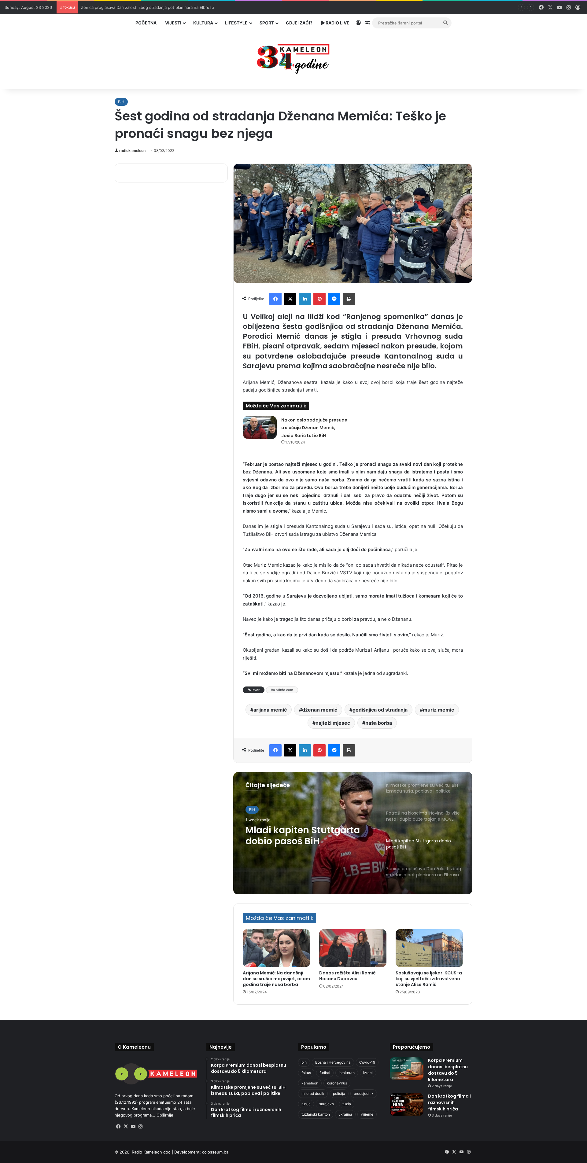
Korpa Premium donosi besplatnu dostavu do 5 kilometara (448, 1070)
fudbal (324, 1072)
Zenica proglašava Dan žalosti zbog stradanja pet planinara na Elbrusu (147, 7)
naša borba (378, 723)
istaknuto (347, 1072)
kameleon (309, 1083)
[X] (290, 299)
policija (339, 1093)
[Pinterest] (319, 299)
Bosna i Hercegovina (333, 1062)
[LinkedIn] (305, 299)
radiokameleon (132, 150)
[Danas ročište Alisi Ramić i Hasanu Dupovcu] (352, 948)
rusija (306, 1104)
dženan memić (319, 710)
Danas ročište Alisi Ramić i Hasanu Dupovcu (348, 976)
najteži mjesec (333, 723)
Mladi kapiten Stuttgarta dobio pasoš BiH (303, 836)
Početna (146, 22)
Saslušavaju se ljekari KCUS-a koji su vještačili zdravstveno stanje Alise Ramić (429, 979)
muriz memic (438, 710)
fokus (306, 1072)
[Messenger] (334, 299)
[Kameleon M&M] (293, 57)
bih (304, 1062)
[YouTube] (133, 1126)
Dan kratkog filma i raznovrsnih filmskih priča (449, 1102)
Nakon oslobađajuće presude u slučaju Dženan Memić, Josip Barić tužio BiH (314, 428)
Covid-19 (367, 1062)
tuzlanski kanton (315, 1114)
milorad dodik (312, 1093)
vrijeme (367, 1114)
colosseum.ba (215, 1152)
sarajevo (326, 1104)
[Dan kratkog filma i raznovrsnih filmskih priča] (406, 1104)
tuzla (346, 1104)
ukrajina (345, 1114)
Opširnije (165, 1115)
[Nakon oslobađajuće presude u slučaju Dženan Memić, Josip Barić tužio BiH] (260, 427)
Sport (267, 22)
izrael (368, 1072)
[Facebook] (275, 299)
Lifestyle (236, 22)
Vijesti (173, 22)
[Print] (349, 299)
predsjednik (364, 1093)
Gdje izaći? (299, 22)
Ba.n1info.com (282, 690)
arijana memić (270, 710)
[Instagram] (140, 1126)
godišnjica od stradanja (380, 710)
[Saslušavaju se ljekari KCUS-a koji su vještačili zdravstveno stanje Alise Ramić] (429, 948)
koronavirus (337, 1083)
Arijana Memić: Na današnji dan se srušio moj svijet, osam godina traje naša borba (276, 979)
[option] (352, 833)
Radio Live (337, 22)
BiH (121, 101)
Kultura (203, 22)
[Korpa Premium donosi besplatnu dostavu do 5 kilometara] (406, 1068)
